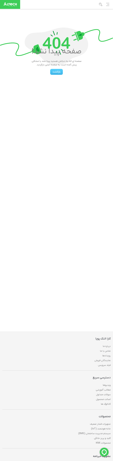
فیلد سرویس (104, 365)
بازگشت (56, 71)
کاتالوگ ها (106, 404)
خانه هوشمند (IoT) (101, 428)
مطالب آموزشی (103, 389)
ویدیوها (107, 385)
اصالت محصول (103, 399)
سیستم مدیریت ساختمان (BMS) (94, 433)
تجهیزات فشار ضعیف (100, 424)
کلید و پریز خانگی (102, 438)
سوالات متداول (103, 394)
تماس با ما (105, 351)
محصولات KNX (103, 442)
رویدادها (106, 355)
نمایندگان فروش (102, 360)
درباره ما (107, 346)
